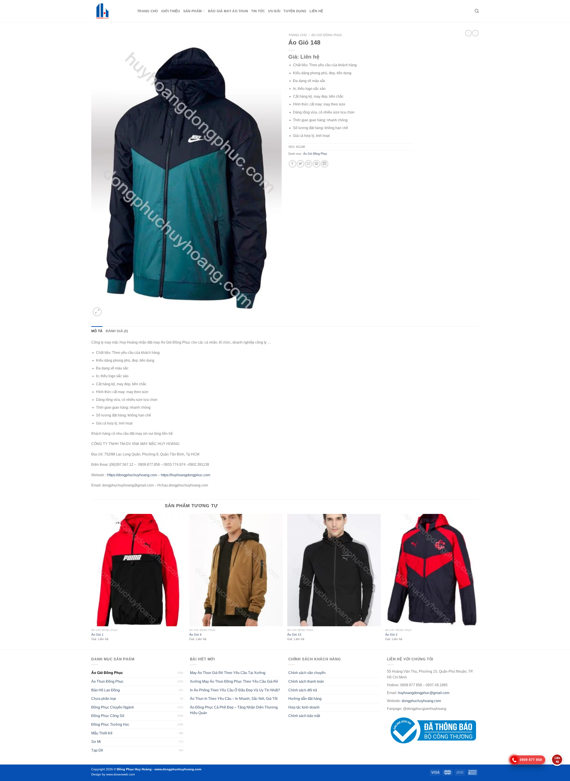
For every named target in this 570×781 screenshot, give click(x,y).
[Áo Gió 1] (138, 570)
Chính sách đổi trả (302, 690)
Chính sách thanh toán (306, 681)
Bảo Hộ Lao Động (105, 690)
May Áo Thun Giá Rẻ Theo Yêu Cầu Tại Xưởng (227, 673)
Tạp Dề (97, 750)
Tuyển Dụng (294, 11)
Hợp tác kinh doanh (304, 707)
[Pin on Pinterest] (316, 163)
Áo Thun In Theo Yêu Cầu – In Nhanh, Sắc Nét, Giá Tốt (233, 699)
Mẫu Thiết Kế (101, 733)
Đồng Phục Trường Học (110, 724)
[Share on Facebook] (292, 163)
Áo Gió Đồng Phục (326, 35)
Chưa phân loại (103, 699)
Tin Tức (258, 11)
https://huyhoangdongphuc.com (185, 475)
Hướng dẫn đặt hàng (305, 699)
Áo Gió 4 (195, 634)
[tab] (97, 331)
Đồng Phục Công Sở (107, 716)
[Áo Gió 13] (334, 570)
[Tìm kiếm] (477, 11)
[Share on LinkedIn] (324, 163)
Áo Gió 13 (294, 634)
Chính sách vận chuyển (307, 673)
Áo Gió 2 (391, 634)
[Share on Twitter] (300, 163)
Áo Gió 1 (97, 634)
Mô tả (97, 331)
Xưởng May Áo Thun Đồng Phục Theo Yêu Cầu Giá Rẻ (234, 681)
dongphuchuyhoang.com (421, 701)
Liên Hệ (316, 11)
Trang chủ (147, 11)
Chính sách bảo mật (304, 716)
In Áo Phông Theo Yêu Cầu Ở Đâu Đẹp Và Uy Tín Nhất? (235, 690)
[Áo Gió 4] (236, 570)
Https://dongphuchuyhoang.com (132, 475)
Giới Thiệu (170, 11)
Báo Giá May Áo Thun (228, 11)
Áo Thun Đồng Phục (107, 681)
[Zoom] (97, 311)
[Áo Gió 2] (432, 570)
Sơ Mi (96, 742)
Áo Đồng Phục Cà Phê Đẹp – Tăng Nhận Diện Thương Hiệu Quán (234, 710)
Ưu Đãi (274, 11)
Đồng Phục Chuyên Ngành (112, 707)
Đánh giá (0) (117, 331)
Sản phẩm (192, 11)
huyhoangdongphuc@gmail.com (423, 693)
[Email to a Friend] (308, 163)
